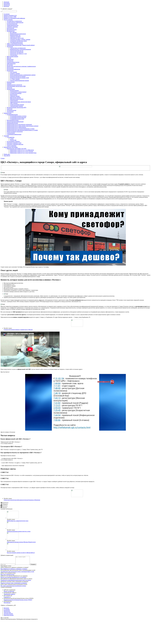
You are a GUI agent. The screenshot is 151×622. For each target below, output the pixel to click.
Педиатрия (10, 65)
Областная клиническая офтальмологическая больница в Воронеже (22, 500)
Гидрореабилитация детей (17, 118)
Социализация (11, 133)
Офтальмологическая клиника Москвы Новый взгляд (21, 542)
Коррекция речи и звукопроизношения (20, 49)
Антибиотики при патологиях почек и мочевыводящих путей (17, 571)
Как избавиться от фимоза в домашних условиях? (14, 568)
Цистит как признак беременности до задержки (13, 577)
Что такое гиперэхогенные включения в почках (13, 585)
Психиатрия (10, 67)
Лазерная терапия (15, 96)
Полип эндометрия (9, 591)
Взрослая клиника (9, 615)
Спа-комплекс (10, 137)
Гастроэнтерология (12, 24)
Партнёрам (7, 3)
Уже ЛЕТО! (7, 155)
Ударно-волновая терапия (17, 104)
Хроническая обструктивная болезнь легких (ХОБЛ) (18, 599)
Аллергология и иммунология (15, 22)
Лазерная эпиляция (15, 36)
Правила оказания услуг (10, 15)
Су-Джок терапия (15, 79)
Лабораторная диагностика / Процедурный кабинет (21, 45)
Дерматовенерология (12, 25)
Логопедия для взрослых (16, 52)
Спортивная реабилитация (14, 134)
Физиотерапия (11, 89)
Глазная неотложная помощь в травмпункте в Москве (18, 329)
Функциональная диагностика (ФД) (16, 107)
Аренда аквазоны (11, 145)
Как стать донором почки (7, 574)
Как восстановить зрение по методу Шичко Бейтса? (21, 552)
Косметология (10, 31)
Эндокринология (11, 110)
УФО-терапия (13, 103)
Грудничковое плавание (13, 141)
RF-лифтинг (13, 32)
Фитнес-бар (13, 140)
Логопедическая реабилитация (15, 121)
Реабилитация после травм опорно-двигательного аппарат (22, 126)
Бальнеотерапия (14, 90)
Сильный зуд (7, 597)
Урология (9, 87)
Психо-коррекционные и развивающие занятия (22, 75)
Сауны (12, 138)
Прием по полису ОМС (10, 16)
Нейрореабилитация (12, 123)
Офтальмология (11, 63)
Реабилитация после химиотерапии (16, 127)
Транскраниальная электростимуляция (20, 101)
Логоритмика (13, 55)
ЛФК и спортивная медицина (15, 43)
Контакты (6, 6)
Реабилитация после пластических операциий (19, 124)
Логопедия (10, 46)
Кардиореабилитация (12, 120)
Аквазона (6, 135)
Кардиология (10, 28)
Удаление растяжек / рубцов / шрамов (20, 39)
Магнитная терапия (15, 97)
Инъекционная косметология (18, 33)
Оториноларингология (13, 62)
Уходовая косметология (16, 42)
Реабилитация (10, 82)
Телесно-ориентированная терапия (19, 80)
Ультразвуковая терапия (16, 106)
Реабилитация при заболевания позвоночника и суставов (22, 130)
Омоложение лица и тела (17, 38)
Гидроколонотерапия (15, 93)
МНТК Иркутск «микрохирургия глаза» (17, 520)
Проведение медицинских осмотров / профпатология (21, 66)
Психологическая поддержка (18, 76)
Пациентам (7, 4)
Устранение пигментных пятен (18, 41)
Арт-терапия (13, 72)
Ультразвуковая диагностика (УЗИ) (16, 86)
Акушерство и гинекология (14, 21)
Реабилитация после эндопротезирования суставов (20, 128)
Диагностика (7, 612)
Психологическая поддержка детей (19, 77)
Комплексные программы (11, 147)
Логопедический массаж (16, 50)
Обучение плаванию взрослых (15, 144)
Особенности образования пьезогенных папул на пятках (16, 580)
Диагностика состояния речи (18, 48)
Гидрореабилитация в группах (18, 116)
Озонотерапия (14, 100)
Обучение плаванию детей (14, 143)
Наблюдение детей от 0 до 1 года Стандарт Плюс (23, 152)
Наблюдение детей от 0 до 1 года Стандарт (21, 151)
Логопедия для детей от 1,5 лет (18, 53)
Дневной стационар (12, 26)
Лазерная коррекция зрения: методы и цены (18, 531)
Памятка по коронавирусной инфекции (14, 18)
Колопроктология (11, 29)
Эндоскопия (10, 111)
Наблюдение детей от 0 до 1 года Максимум (22, 150)
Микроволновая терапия (16, 99)
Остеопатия (10, 60)
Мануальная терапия (12, 56)
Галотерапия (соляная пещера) (18, 92)
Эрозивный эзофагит (9, 594)
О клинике (7, 14)
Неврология (10, 59)
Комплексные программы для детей (16, 148)
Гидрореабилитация (12, 114)
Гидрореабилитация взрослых (18, 117)
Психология (10, 70)
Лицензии (6, 2)
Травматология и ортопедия (14, 84)
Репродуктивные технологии (15, 131)
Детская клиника (8, 613)
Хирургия (9, 109)
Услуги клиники (8, 19)
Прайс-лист (7, 154)
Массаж (9, 58)
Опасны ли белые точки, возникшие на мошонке (14, 583)
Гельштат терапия (15, 73)
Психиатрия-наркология (13, 69)
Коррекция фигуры (15, 35)
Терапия (9, 83)
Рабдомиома (7, 602)
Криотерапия (13, 94)
